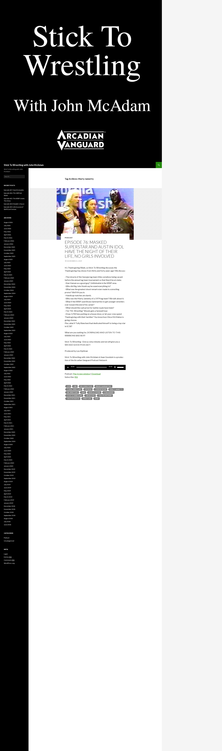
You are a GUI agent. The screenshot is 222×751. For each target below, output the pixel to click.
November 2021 (9, 398)
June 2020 (7, 451)
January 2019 (8, 503)
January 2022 (8, 392)
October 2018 (8, 512)
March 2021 (8, 423)
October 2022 (8, 364)
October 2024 (8, 290)
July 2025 (7, 262)
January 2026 (8, 244)
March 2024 (8, 312)
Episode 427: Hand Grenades (14, 190)
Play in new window (81, 374)
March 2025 (8, 275)
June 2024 (7, 303)
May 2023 (7, 343)
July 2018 (7, 522)
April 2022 (7, 383)
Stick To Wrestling (74, 395)
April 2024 (7, 309)
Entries (8, 557)
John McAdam (100, 389)
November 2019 (9, 472)
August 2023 (8, 333)
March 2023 (8, 349)
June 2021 (7, 414)
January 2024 (8, 318)
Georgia (88, 389)
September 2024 (9, 293)
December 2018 (9, 506)
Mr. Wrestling (72, 392)
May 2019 (7, 491)
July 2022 (7, 373)
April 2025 (7, 272)
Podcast (69, 238)
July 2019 (7, 485)
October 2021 (8, 401)
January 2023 (8, 355)
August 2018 (8, 518)
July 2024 (7, 299)
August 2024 (8, 296)
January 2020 (8, 466)
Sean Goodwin (94, 392)
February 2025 (9, 278)
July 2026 (7, 225)
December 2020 (9, 432)
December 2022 (9, 358)
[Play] (68, 367)
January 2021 (8, 429)
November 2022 (9, 361)
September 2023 (9, 330)
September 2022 (9, 367)
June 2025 (7, 266)
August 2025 (8, 259)
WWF (97, 398)
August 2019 (8, 481)
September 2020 (9, 441)
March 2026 (8, 238)
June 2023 (7, 340)
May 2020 (7, 454)
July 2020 (7, 447)
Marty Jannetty (116, 389)
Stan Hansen (109, 392)
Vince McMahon (73, 398)
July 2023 (7, 336)
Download (96, 374)
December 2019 (9, 469)
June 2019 (7, 488)
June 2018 (7, 525)
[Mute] (115, 367)
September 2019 (9, 478)
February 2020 (9, 463)
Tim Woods (90, 395)
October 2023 (8, 327)
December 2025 (9, 247)
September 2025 (9, 256)
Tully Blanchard (105, 395)
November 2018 (9, 509)
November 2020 (9, 435)
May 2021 (7, 417)
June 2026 (7, 229)
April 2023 (7, 346)
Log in (6, 554)
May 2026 (7, 232)
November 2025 (9, 250)
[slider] (120, 367)
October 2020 (8, 438)
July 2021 (7, 410)
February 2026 (9, 241)
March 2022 (8, 386)
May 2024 (7, 306)
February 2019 (9, 500)
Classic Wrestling (74, 389)
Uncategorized (9, 541)
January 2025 (8, 281)
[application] (95, 367)
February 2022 (9, 389)
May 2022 (7, 380)
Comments (9, 560)
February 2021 (9, 426)
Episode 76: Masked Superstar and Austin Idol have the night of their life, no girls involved (94, 249)
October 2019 (8, 475)
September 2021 (9, 404)
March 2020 (8, 460)
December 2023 (9, 321)
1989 (75, 386)
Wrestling (87, 398)
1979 (68, 386)
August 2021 (8, 407)
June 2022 (7, 377)
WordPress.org (9, 563)
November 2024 (9, 287)
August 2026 (8, 222)
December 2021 (9, 395)
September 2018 (9, 515)
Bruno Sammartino (103, 386)
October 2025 (8, 253)
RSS (76, 377)
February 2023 (9, 352)
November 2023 (9, 324)
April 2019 (7, 494)
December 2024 (9, 284)
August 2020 (8, 444)
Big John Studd (86, 386)
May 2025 (7, 269)
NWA (83, 392)
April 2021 (7, 420)
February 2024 (9, 315)
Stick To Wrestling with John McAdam (24, 165)
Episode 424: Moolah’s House (14, 204)
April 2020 (7, 457)
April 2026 (7, 235)
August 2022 (8, 370)
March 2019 (8, 497)
